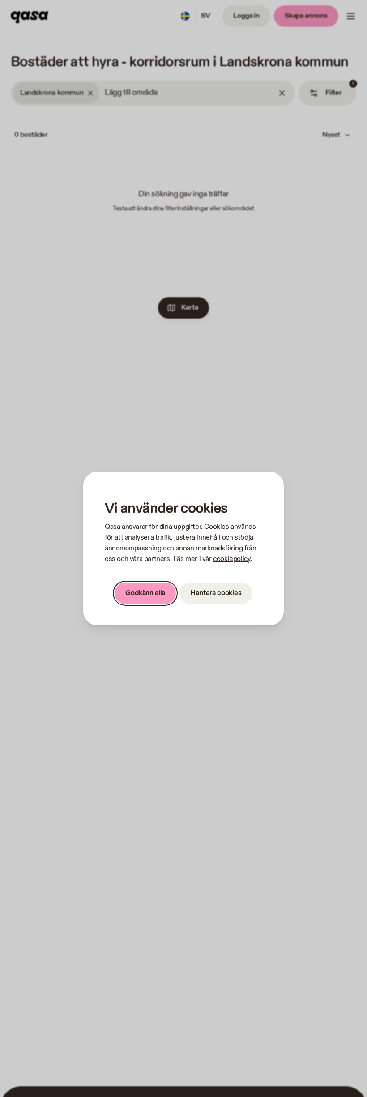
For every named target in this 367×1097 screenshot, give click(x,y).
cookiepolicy (231, 559)
